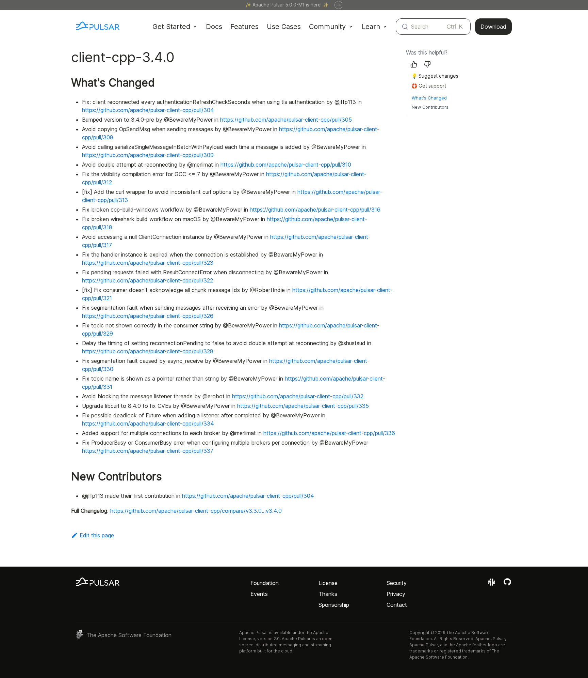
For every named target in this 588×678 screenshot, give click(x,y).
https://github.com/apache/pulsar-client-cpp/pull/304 (148, 110)
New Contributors (430, 107)
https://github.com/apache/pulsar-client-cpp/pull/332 (297, 396)
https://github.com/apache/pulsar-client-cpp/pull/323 (147, 262)
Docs (214, 26)
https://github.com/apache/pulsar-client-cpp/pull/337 (147, 450)
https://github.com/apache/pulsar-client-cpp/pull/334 (148, 423)
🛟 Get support (428, 86)
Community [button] (327, 26)
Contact (397, 604)
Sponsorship (333, 604)
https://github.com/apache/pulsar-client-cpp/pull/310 (285, 164)
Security (397, 583)
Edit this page (97, 535)
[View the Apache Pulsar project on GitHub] (507, 584)
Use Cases (284, 26)
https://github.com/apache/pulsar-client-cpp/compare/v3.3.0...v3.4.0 (196, 510)
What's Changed (429, 98)
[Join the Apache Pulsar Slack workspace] (492, 584)
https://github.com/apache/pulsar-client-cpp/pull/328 (147, 351)
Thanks (327, 593)
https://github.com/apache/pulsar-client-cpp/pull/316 (315, 209)
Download (493, 26)
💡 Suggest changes (434, 76)
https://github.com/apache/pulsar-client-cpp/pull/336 (329, 433)
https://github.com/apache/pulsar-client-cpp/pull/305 (286, 119)
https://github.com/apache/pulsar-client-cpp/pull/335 (303, 405)
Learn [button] (371, 26)
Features (244, 26)
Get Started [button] (171, 26)
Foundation (264, 583)
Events (259, 593)
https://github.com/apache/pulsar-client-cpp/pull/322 (147, 280)
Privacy (396, 593)
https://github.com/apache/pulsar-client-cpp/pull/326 (147, 315)
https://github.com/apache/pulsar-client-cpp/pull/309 (148, 155)
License (328, 583)
